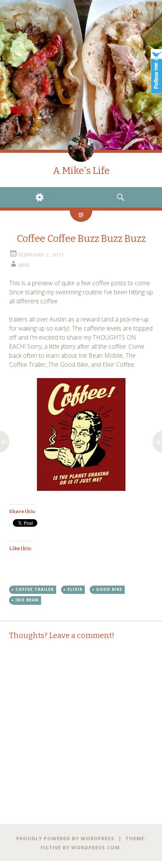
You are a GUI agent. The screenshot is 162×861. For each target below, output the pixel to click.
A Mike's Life (81, 171)
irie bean (27, 600)
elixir (75, 589)
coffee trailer (34, 589)
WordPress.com (95, 847)
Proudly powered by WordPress (65, 838)
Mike (24, 264)
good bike (109, 589)
